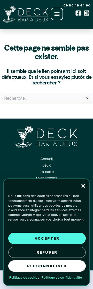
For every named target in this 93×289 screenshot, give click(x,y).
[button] (83, 186)
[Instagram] (87, 13)
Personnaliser (47, 266)
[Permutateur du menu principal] (57, 14)
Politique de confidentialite (62, 278)
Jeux (46, 165)
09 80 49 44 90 (76, 5)
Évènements (46, 177)
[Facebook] (78, 13)
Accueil (46, 158)
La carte (47, 171)
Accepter (47, 238)
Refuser (46, 252)
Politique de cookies (24, 278)
